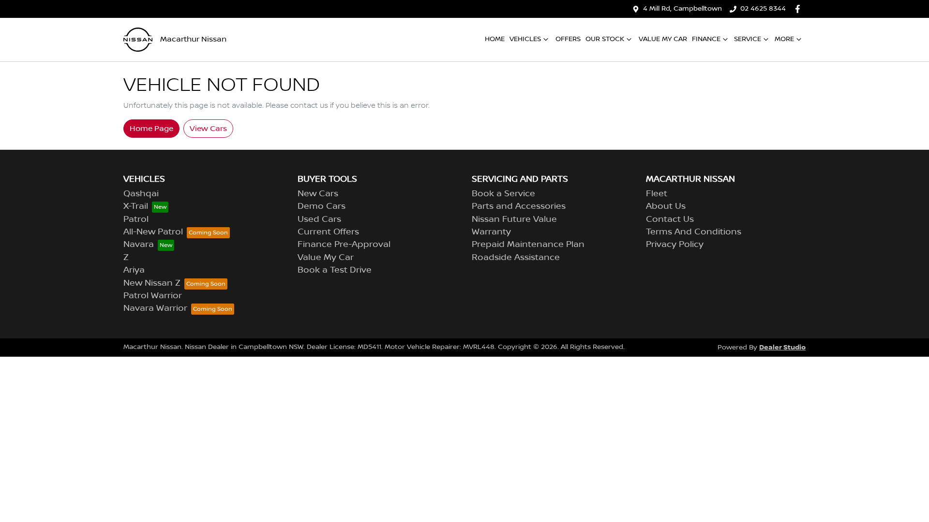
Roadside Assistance (516, 257)
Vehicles (525, 39)
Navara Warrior (155, 308)
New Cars (318, 193)
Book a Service (503, 193)
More (784, 39)
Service (747, 39)
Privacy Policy (675, 244)
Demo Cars (321, 206)
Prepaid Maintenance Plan (528, 244)
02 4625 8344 (763, 9)
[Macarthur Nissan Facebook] (800, 9)
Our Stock (604, 39)
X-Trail (135, 206)
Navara (138, 244)
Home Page (151, 128)
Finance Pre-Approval (344, 244)
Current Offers (328, 232)
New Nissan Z (151, 283)
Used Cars (319, 219)
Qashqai (141, 193)
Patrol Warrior (152, 295)
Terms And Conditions (693, 232)
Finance (706, 39)
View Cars (208, 128)
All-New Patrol (153, 232)
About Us (666, 206)
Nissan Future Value (514, 219)
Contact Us (670, 219)
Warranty (491, 232)
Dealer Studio (782, 347)
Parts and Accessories (519, 206)
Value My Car (663, 39)
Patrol (136, 219)
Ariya (134, 270)
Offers (568, 39)
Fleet (656, 193)
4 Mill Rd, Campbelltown (682, 9)
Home (495, 39)
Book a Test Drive (335, 270)
